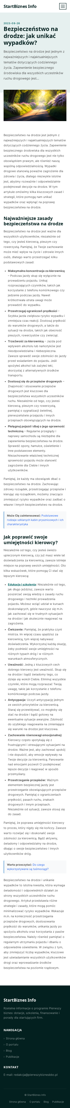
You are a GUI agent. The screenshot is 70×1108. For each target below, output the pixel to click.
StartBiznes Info (20, 6)
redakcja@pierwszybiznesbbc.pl (36, 1074)
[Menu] (62, 6)
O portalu (12, 1044)
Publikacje (12, 1056)
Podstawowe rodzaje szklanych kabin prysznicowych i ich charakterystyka (35, 520)
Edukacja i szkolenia (22, 584)
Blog (9, 1050)
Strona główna (15, 1038)
